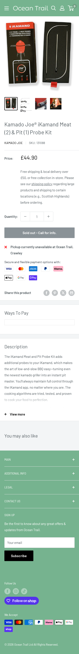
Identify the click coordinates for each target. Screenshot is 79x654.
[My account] (62, 8)
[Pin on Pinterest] (55, 292)
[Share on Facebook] (46, 292)
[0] (71, 8)
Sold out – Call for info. (39, 233)
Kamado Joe (13, 143)
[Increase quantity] (48, 216)
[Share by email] (71, 292)
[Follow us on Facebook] (7, 591)
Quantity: (11, 216)
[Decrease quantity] (25, 216)
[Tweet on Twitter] (63, 292)
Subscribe (19, 556)
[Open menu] (6, 8)
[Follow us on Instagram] (16, 591)
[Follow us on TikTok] (24, 591)
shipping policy (41, 184)
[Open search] (53, 8)
